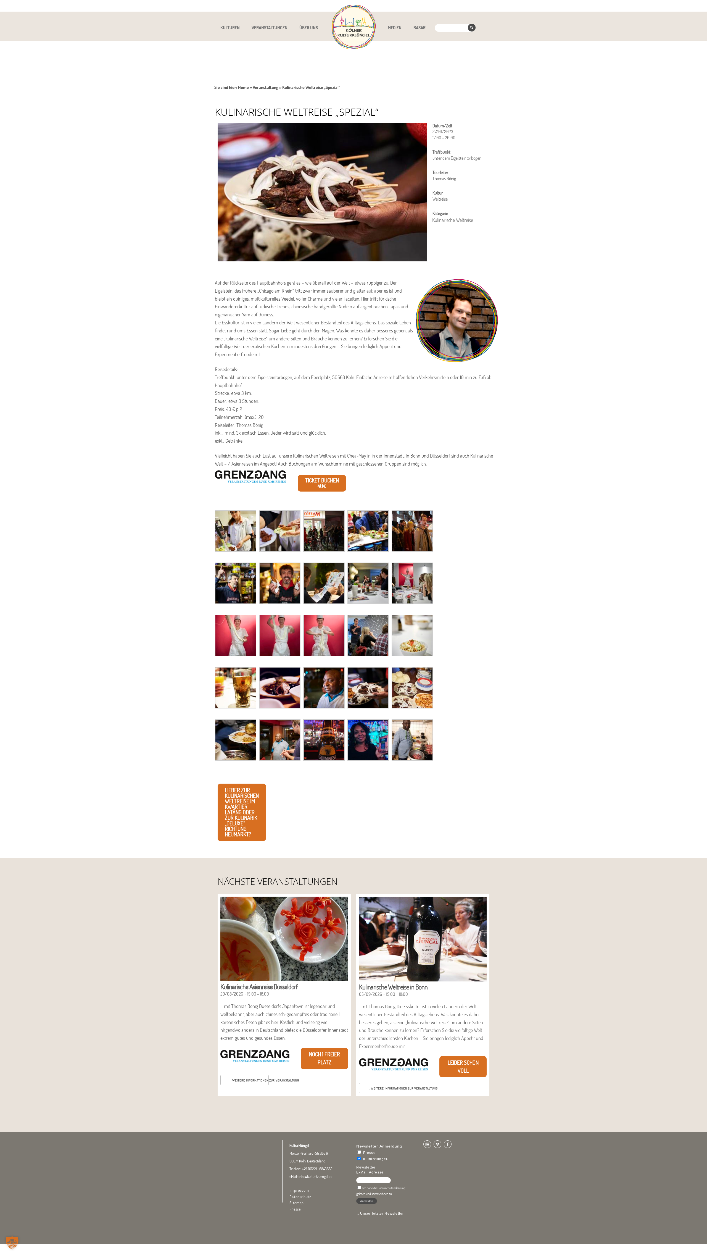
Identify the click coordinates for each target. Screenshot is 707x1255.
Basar (419, 27)
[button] (12, 1243)
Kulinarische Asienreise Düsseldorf (259, 986)
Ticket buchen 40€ (322, 483)
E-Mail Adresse (370, 1172)
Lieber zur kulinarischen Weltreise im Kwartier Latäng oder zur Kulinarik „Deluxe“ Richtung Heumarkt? (242, 812)
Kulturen (230, 27)
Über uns (308, 27)
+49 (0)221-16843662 (317, 1168)
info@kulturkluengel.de (315, 1176)
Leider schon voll (463, 1066)
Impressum (299, 1190)
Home (243, 87)
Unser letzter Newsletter (382, 1213)
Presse (295, 1209)
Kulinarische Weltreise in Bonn (393, 987)
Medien (395, 27)
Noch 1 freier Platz (324, 1058)
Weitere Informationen (250, 1080)
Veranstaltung (265, 87)
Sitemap (296, 1202)
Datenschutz (300, 1196)
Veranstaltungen (269, 27)
